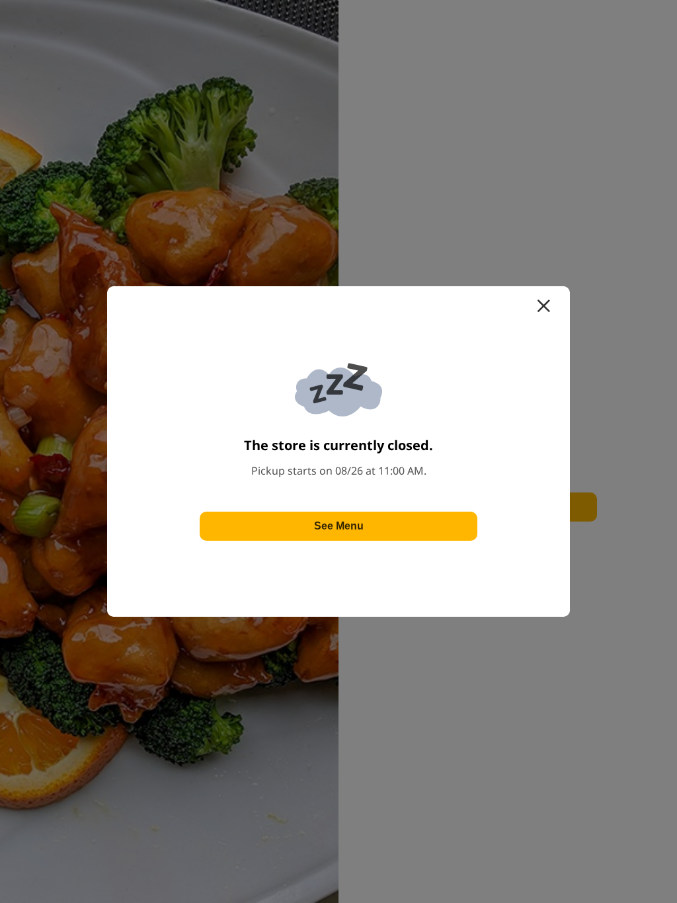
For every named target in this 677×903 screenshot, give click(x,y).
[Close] (543, 306)
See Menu (339, 525)
